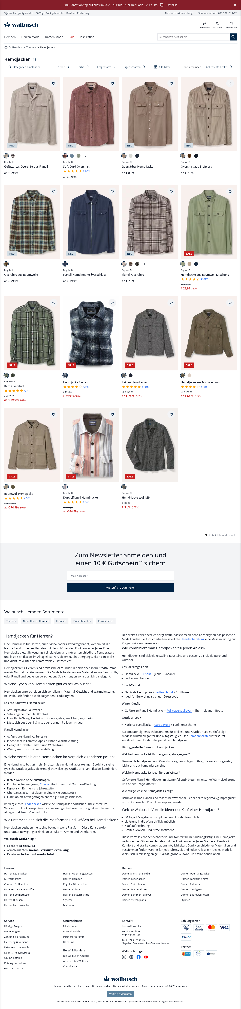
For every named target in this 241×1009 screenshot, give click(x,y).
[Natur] (183, 156)
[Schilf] (78, 156)
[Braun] (189, 156)
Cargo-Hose (162, 725)
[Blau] (72, 156)
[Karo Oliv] (13, 375)
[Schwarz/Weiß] (124, 487)
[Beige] (189, 375)
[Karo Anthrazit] (13, 156)
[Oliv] (13, 487)
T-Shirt (147, 674)
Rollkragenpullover (179, 711)
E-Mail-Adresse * (79, 575)
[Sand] (189, 264)
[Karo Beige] (6, 156)
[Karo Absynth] (6, 264)
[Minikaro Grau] (137, 264)
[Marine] (137, 156)
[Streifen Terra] (65, 487)
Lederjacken (33, 804)
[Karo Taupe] (124, 264)
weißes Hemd (164, 692)
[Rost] (65, 156)
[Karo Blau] (65, 375)
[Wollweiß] (130, 156)
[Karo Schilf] (6, 375)
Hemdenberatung (192, 639)
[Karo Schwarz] (124, 375)
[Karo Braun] (130, 264)
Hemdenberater (199, 736)
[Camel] (124, 156)
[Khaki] (183, 375)
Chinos (44, 784)
